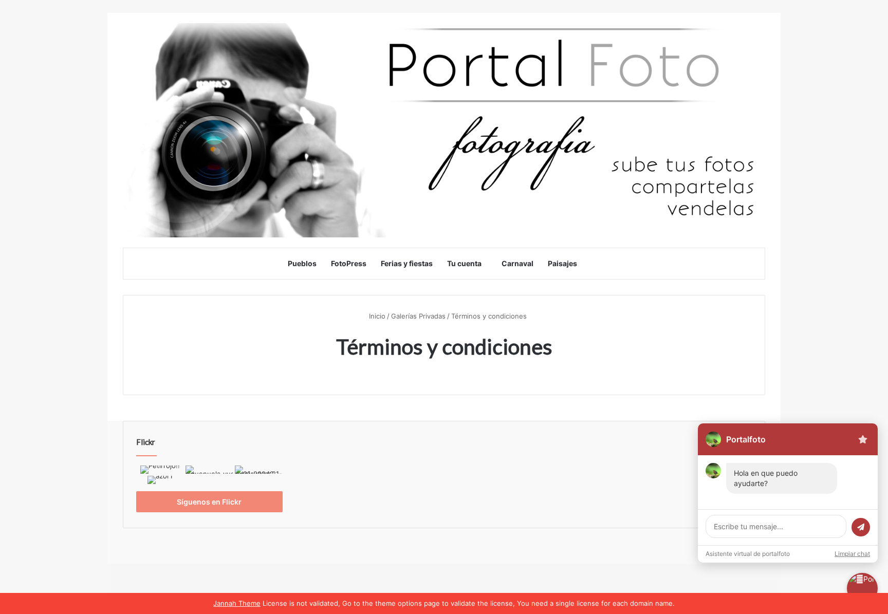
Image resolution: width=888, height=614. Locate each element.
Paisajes (562, 263)
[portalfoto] (444, 130)
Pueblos (302, 263)
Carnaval (517, 263)
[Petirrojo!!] (159, 471)
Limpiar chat (852, 553)
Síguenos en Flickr (209, 501)
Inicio (376, 316)
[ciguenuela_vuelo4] (209, 471)
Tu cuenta (464, 263)
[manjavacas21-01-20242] (258, 471)
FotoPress (348, 263)
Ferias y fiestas (407, 263)
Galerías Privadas (418, 316)
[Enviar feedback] (863, 439)
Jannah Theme (237, 603)
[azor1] (159, 481)
